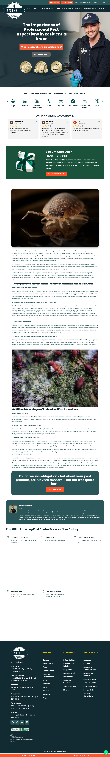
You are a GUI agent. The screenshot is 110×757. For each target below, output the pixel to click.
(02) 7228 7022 (16, 662)
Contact (102, 9)
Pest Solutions (64, 9)
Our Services (33, 9)
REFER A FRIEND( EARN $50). (83, 2)
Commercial (48, 9)
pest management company (44, 458)
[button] (8, 102)
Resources (89, 9)
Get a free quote (41, 54)
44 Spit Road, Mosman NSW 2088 (55, 540)
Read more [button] (45, 136)
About (78, 9)
